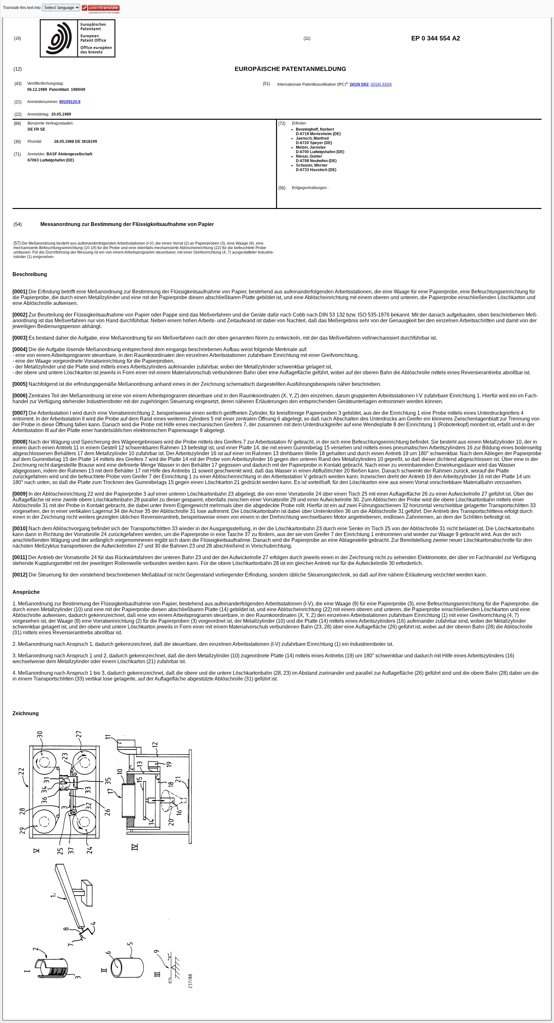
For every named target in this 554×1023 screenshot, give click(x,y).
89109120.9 (69, 102)
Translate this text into (22, 7)
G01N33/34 (381, 84)
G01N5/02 (359, 84)
